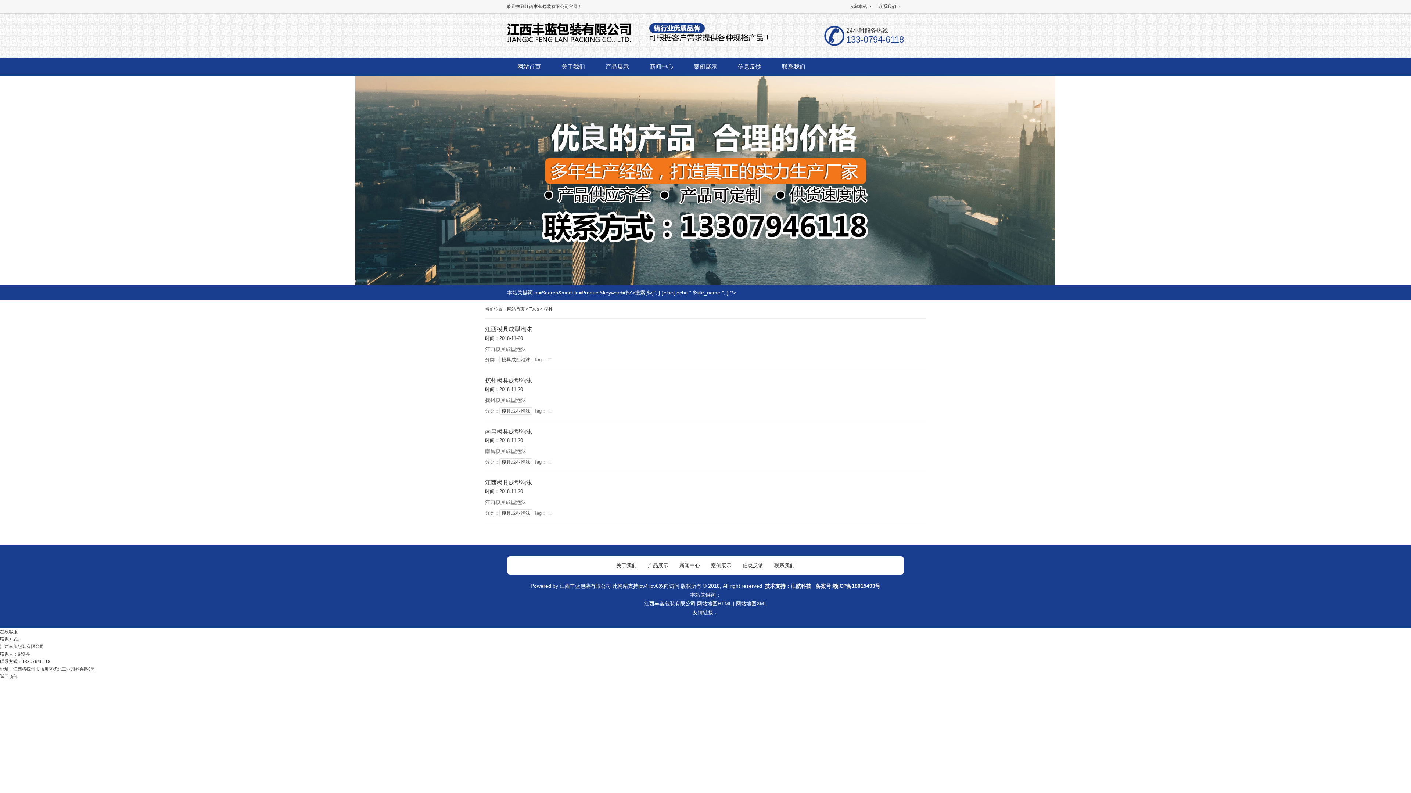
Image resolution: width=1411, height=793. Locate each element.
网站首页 (516, 309)
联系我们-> (889, 6)
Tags (534, 309)
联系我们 (784, 565)
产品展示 (658, 565)
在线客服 (9, 631)
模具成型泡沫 (516, 359)
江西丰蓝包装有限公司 (585, 586)
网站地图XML (751, 603)
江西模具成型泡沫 (508, 329)
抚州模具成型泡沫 (508, 380)
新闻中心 (689, 565)
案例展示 (721, 565)
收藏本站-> (860, 6)
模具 (548, 309)
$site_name (706, 293)
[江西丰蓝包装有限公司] (638, 42)
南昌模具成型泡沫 (508, 431)
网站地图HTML (714, 603)
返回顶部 (9, 676)
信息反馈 (753, 565)
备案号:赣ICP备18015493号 (847, 586)
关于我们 (626, 565)
